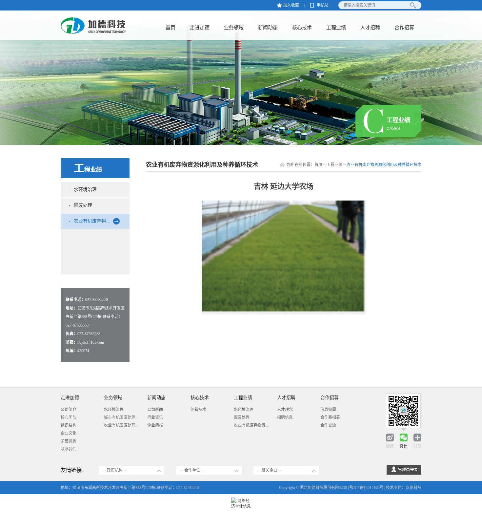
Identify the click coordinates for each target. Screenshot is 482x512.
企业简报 (155, 425)
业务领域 (234, 27)
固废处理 (83, 205)
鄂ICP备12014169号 (366, 487)
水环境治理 (85, 189)
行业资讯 (155, 417)
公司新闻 (155, 409)
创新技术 (198, 409)
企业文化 (68, 433)
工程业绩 (336, 27)
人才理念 (285, 409)
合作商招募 (330, 417)
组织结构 (68, 425)
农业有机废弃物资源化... (99, 221)
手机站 (323, 5)
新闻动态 (268, 27)
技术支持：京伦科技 (403, 487)
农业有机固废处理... (121, 425)
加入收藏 (291, 5)
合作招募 (404, 27)
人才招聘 (370, 27)
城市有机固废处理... (121, 417)
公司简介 (68, 409)
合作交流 (328, 425)
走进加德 (200, 27)
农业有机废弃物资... (251, 425)
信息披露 (328, 409)
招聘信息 (285, 417)
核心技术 (302, 27)
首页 (170, 27)
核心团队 (68, 417)
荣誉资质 (68, 441)
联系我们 (68, 449)
